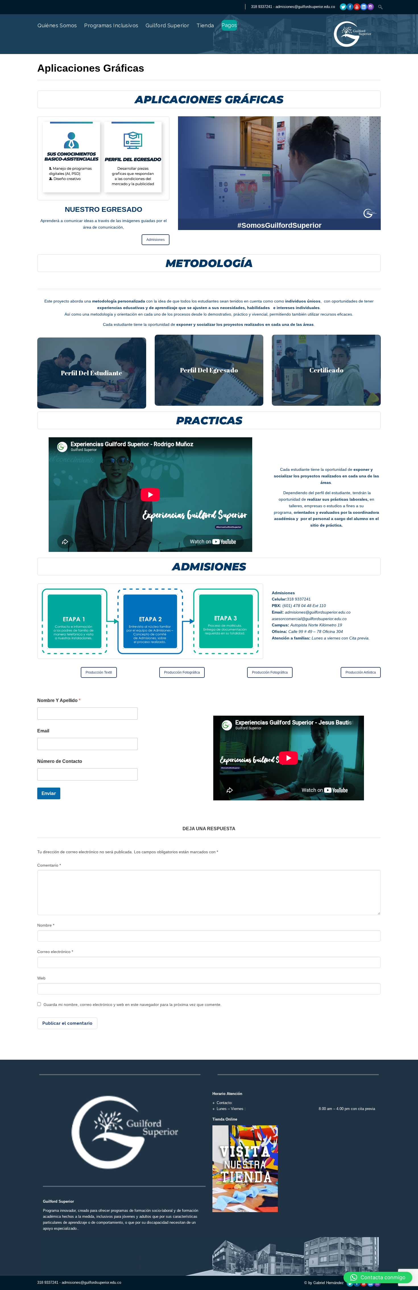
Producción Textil (99, 672)
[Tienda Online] (245, 1168)
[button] (377, 1277)
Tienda (205, 25)
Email (43, 730)
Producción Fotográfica (182, 672)
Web (41, 978)
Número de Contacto (59, 761)
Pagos (229, 25)
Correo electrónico (55, 951)
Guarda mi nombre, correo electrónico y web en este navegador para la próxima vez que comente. (133, 1004)
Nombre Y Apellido (58, 700)
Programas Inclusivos (111, 25)
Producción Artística (360, 672)
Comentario (49, 865)
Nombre (45, 925)
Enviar (49, 793)
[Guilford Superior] (329, 47)
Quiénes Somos (57, 25)
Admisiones (155, 240)
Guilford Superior (167, 25)
